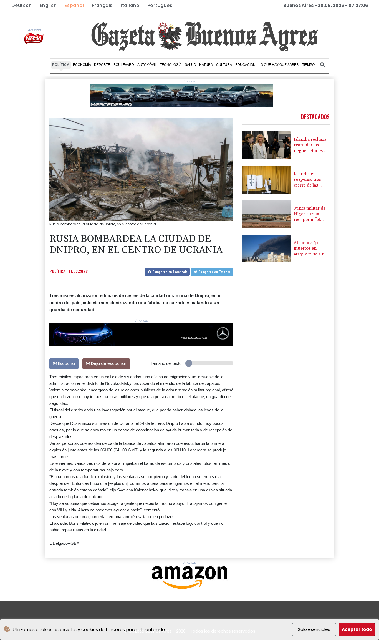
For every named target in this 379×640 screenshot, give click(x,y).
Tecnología (170, 65)
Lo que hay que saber (279, 65)
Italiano (130, 5)
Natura (206, 65)
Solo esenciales (314, 629)
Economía (82, 65)
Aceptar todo (357, 629)
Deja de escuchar (108, 363)
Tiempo (308, 65)
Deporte (102, 65)
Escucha (66, 363)
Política (61, 65)
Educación (245, 65)
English (48, 5)
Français (102, 5)
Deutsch (22, 5)
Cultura (224, 65)
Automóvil (147, 65)
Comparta (169, 271)
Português (160, 5)
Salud (190, 65)
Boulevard (123, 65)
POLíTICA (57, 271)
